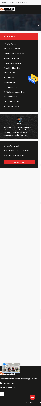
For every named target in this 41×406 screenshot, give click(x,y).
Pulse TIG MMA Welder (12, 68)
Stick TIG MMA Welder (12, 49)
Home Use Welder (10, 78)
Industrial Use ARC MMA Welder (15, 54)
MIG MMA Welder (10, 44)
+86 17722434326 (22, 151)
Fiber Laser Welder (10, 97)
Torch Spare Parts (10, 87)
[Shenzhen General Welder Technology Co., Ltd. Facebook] (2, 394)
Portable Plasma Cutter (12, 63)
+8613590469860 (18, 155)
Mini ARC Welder (9, 73)
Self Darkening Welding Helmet (15, 92)
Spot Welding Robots (11, 106)
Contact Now (19, 162)
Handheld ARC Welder (11, 58)
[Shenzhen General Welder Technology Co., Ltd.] (7, 9)
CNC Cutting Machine (11, 101)
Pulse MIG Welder (10, 82)
